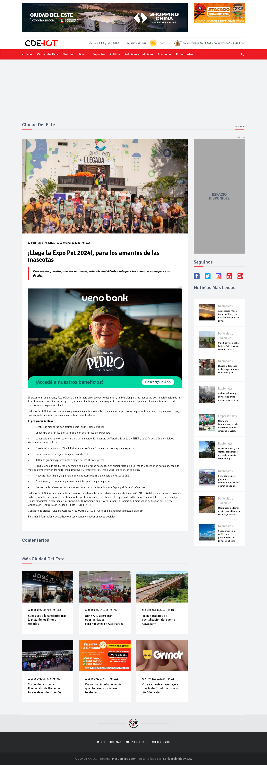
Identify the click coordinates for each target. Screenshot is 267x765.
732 (115, 610)
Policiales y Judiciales (139, 54)
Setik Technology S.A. (177, 759)
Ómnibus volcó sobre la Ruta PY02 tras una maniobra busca (228, 346)
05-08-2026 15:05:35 (98, 678)
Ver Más (239, 126)
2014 (173, 678)
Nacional (68, 54)
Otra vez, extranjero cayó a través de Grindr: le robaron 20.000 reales (160, 688)
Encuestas (164, 54)
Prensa (50, 242)
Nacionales (225, 306)
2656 (88, 242)
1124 (173, 610)
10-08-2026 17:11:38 (98, 610)
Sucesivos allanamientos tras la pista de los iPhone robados (47, 620)
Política (115, 54)
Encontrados (184, 54)
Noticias (27, 54)
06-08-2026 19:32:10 (155, 610)
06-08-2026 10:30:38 (41, 678)
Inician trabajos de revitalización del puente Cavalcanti (158, 620)
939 (58, 678)
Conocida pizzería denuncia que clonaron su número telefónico (103, 688)
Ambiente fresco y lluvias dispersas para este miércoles (228, 397)
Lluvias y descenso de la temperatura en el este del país (228, 369)
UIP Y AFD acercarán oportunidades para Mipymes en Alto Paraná (104, 620)
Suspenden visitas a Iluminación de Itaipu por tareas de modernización (44, 688)
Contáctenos (160, 742)
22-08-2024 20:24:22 (70, 242)
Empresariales (227, 416)
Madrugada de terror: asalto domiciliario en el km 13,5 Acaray (229, 511)
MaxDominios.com (124, 759)
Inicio (101, 742)
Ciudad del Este (47, 54)
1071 (58, 610)
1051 (116, 678)
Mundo (83, 54)
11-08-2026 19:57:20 (41, 610)
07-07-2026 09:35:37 (155, 678)
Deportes (99, 54)
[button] (162, 43)
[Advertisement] (133, 93)
